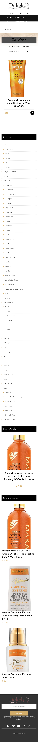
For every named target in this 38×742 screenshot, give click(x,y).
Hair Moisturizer (10, 244)
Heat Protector (10, 275)
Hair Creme (9, 217)
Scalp (5, 370)
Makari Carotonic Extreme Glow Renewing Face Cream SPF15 (17, 615)
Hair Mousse (9, 248)
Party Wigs (8, 410)
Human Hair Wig (10, 401)
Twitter (13, 726)
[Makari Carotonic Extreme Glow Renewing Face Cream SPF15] (19, 588)
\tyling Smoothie (9, 419)
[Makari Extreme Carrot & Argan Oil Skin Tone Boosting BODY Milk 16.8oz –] (19, 452)
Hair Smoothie (10, 257)
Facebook (8, 726)
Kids (5, 347)
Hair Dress (8, 221)
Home (11, 46)
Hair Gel (8, 230)
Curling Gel (9, 199)
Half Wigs (7, 343)
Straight (9, 320)
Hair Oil (6, 338)
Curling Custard (10, 194)
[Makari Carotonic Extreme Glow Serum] (19, 650)
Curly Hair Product (10, 172)
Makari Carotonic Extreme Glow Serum (16, 676)
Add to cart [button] (33, 83)
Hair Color (8, 212)
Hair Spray (8, 262)
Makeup (7, 154)
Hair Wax (8, 266)
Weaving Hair (8, 383)
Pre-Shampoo (9, 284)
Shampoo (8, 298)
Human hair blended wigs (13, 397)
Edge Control (9, 208)
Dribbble (24, 726)
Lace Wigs (8, 406)
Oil (4, 356)
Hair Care (7, 181)
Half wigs (8, 392)
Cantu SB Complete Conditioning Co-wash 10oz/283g (19, 103)
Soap (6, 163)
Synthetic (10, 325)
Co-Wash (7, 167)
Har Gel (7, 271)
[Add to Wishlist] (33, 87)
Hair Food (8, 226)
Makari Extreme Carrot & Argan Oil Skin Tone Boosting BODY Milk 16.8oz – (19, 478)
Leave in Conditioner (12, 280)
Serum (7, 293)
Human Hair (11, 316)
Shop (18, 46)
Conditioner (9, 185)
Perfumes (7, 361)
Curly (8, 311)
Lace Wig (7, 352)
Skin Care (8, 158)
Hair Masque (9, 239)
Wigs (5, 388)
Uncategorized (8, 374)
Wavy (8, 329)
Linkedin (29, 726)
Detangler (8, 203)
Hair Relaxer (9, 253)
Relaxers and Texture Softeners (16, 289)
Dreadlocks (7, 176)
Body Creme (9, 149)
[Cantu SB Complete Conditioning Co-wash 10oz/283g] (19, 78)
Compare (33, 91)
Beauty (6, 145)
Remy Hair (7, 365)
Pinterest (18, 726)
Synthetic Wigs (10, 415)
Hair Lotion (9, 235)
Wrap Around (11, 334)
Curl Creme (9, 190)
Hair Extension (8, 302)
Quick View (33, 95)
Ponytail (7, 307)
